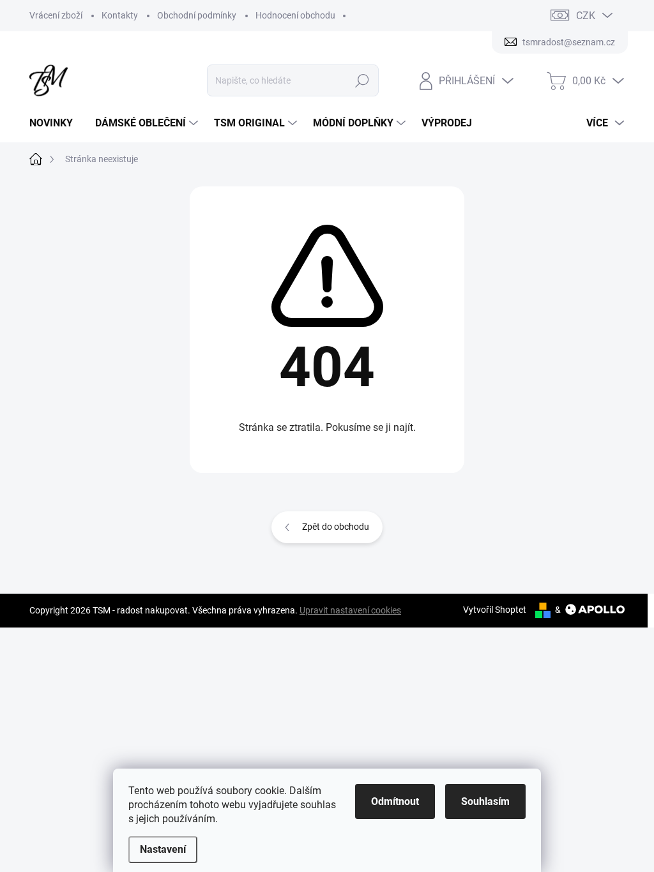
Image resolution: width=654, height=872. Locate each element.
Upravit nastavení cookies (350, 610)
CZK (585, 16)
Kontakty (120, 15)
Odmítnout (395, 801)
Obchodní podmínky (196, 15)
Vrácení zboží (55, 15)
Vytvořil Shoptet (494, 610)
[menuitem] (55, 123)
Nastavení (163, 849)
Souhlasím (485, 801)
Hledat (362, 80)
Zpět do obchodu (335, 527)
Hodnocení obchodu (295, 15)
